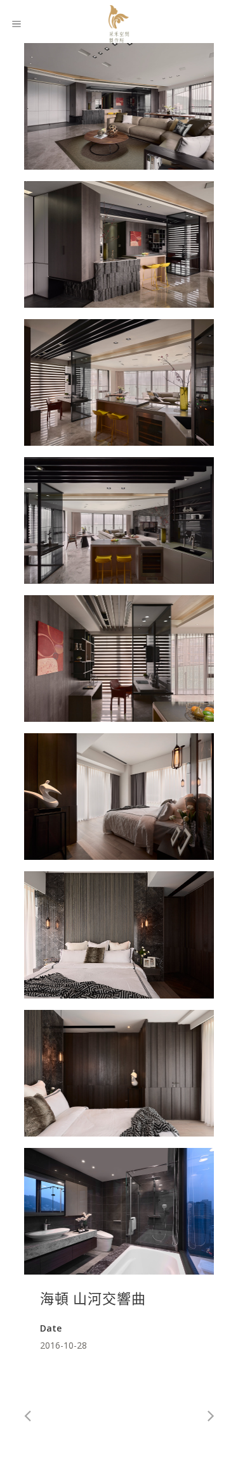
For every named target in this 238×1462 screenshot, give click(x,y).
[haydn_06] (119, 658)
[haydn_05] (119, 520)
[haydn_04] (119, 382)
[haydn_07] (119, 796)
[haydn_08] (119, 934)
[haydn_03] (119, 244)
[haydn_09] (119, 1073)
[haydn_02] (119, 106)
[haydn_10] (119, 1211)
